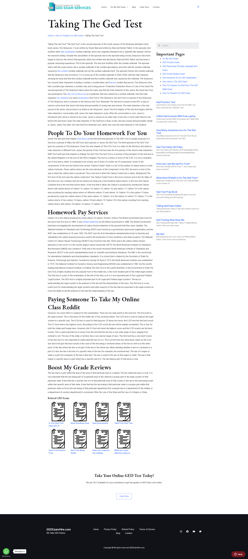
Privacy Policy (110, 529)
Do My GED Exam (118, 7)
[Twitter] (200, 531)
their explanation (68, 51)
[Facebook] (187, 531)
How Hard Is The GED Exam (174, 81)
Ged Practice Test (165, 102)
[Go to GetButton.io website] (6, 556)
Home (104, 7)
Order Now (144, 7)
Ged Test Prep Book (166, 192)
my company (62, 98)
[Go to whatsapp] (6, 551)
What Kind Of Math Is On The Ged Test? (177, 178)
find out (112, 82)
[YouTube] (194, 531)
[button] (127, 7)
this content (63, 71)
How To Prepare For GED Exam (69, 35)
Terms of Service (147, 529)
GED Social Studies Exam (173, 73)
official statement (91, 221)
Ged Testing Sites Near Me (170, 220)
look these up (83, 138)
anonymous (83, 98)
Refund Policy (128, 529)
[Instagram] (181, 531)
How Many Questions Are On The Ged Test (176, 132)
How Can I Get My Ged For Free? (173, 164)
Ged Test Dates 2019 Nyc (169, 147)
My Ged (160, 234)
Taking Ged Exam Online (168, 206)
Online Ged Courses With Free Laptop (175, 116)
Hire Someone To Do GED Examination (179, 77)
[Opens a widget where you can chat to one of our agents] (238, 554)
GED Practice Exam (171, 62)
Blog (134, 7)
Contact (156, 7)
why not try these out (76, 94)
